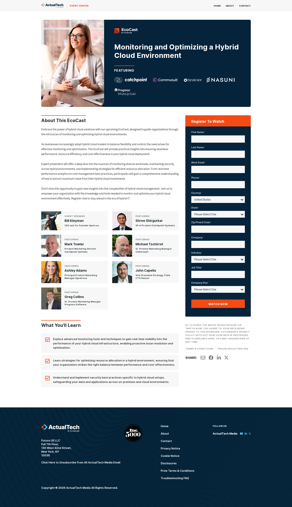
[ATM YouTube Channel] (241, 433)
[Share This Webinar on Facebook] (211, 358)
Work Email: (198, 162)
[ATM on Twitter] (250, 433)
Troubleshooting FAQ (232, 348)
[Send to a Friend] (203, 358)
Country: (196, 193)
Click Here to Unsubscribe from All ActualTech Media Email (80, 462)
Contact (245, 5)
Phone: (195, 177)
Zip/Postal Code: (201, 222)
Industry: (196, 252)
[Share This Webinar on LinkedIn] (219, 358)
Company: (197, 237)
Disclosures (169, 463)
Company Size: (200, 282)
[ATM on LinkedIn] (246, 433)
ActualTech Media (65, 5)
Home (217, 5)
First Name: (198, 132)
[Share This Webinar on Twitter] (226, 358)
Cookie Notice (170, 456)
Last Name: (198, 147)
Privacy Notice (170, 448)
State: (195, 207)
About (230, 5)
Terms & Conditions (199, 348)
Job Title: (197, 267)
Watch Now (218, 304)
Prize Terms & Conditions (177, 470)
